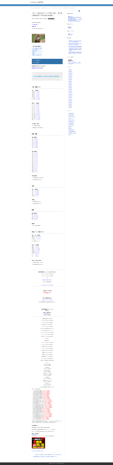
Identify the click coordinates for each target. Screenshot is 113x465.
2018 (39, 450)
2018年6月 (70, 82)
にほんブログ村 (70, 63)
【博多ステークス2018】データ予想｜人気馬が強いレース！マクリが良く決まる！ (48, 454)
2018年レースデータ (51, 18)
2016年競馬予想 (71, 129)
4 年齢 (33, 52)
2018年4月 (70, 86)
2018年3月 (70, 87)
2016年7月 (70, 102)
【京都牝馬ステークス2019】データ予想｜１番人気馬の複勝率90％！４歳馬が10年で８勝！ (75, 49)
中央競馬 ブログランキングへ (71, 61)
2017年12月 (70, 92)
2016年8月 (70, 100)
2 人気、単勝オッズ (35, 49)
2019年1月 (70, 71)
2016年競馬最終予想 (72, 131)
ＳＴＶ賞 (41, 450)
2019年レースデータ (72, 116)
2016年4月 (70, 107)
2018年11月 (70, 74)
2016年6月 (70, 104)
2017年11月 (70, 94)
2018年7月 (70, 81)
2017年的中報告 (71, 124)
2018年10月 (70, 76)
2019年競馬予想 (71, 113)
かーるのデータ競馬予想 (36, 2)
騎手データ (70, 126)
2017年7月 (70, 97)
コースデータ (71, 118)
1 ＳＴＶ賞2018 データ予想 (36, 48)
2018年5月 (70, 84)
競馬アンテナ (70, 34)
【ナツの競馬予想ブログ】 (72, 18)
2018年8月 (70, 79)
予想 (34, 450)
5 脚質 (33, 53)
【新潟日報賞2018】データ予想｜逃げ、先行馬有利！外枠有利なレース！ (45, 456)
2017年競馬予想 (71, 123)
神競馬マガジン (70, 16)
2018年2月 (70, 89)
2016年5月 (70, 105)
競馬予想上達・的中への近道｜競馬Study (74, 17)
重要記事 (70, 128)
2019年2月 (70, 69)
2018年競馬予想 (71, 121)
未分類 (70, 134)
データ (37, 450)
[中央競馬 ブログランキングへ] (70, 60)
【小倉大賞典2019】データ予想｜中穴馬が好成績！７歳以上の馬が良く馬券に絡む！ (75, 53)
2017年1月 (70, 99)
